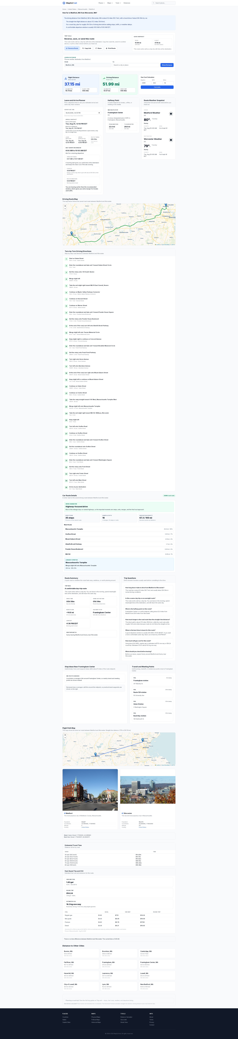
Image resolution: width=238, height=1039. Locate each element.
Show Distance (167, 65)
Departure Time (69, 109)
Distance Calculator (126, 1017)
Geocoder (123, 1019)
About (151, 1017)
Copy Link (88, 48)
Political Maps (95, 1019)
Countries (65, 1017)
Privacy (151, 1022)
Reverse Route (73, 48)
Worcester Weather (153, 139)
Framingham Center (115, 113)
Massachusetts (82, 9)
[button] (166, 204)
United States (72, 9)
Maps (109, 3)
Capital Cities (66, 1022)
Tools (117, 3)
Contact (151, 1025)
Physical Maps (95, 1017)
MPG (153, 80)
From (66, 62)
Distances (127, 3)
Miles (164, 80)
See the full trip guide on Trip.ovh (91, 1000)
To (113, 62)
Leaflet (158, 244)
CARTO (173, 244)
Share (100, 48)
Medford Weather (152, 113)
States (64, 1019)
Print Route (112, 48)
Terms (151, 1019)
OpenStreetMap (166, 244)
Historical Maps (96, 1022)
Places (101, 3)
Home (64, 9)
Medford (92, 9)
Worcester (128, 813)
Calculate (157, 87)
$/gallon (143, 80)
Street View (124, 1022)
